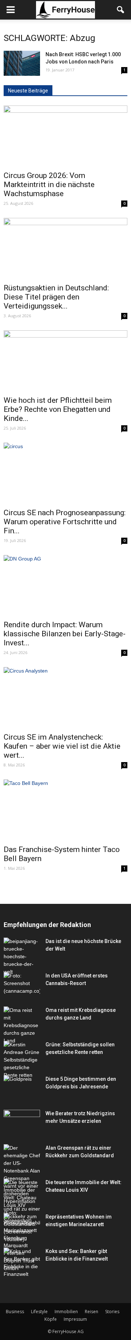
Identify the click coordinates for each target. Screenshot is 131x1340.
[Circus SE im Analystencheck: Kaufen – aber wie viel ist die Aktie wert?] (65, 697)
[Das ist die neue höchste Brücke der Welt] (22, 957)
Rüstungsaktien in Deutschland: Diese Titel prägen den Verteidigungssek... (56, 297)
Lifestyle (39, 1311)
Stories (112, 1311)
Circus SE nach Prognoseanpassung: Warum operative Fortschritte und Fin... (65, 521)
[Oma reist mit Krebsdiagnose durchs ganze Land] (22, 1025)
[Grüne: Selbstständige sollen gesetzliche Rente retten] (22, 1060)
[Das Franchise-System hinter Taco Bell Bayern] (65, 809)
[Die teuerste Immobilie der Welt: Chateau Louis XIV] (22, 1201)
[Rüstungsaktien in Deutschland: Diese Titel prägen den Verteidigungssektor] (65, 248)
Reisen (91, 1311)
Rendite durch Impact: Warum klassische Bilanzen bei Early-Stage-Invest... (65, 633)
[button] (121, 10)
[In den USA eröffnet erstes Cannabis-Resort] (22, 984)
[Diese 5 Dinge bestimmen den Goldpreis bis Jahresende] (22, 1087)
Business (15, 1311)
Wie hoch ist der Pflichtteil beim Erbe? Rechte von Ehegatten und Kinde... (58, 409)
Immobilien (66, 1311)
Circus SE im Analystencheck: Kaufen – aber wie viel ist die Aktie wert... (62, 746)
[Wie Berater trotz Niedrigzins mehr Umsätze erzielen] (22, 1122)
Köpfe (50, 1319)
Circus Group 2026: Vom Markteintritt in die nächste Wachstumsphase (49, 184)
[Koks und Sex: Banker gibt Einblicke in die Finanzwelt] (22, 1263)
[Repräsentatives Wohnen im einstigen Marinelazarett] (22, 1242)
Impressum (75, 1319)
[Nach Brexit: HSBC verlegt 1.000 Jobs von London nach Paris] (22, 63)
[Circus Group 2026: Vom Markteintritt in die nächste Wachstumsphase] (65, 136)
